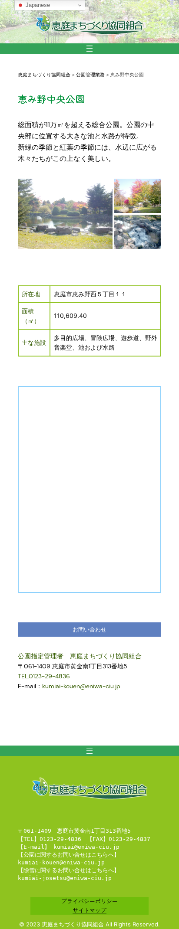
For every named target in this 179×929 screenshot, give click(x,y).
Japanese (37, 5)
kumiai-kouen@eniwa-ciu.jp (81, 686)
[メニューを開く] (89, 48)
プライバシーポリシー (89, 901)
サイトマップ (89, 910)
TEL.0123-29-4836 (44, 676)
